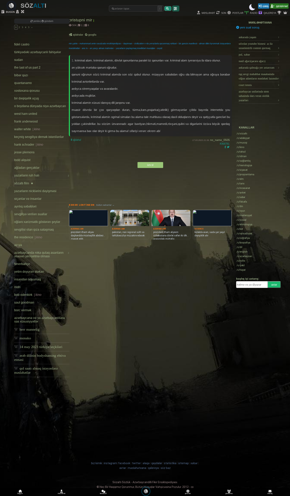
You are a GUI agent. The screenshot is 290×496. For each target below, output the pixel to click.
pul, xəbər (259, 54)
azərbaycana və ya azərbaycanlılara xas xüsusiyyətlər (39, 319)
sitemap (183, 463)
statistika (170, 463)
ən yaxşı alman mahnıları (102, 48)
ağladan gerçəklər (26, 167)
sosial (241, 220)
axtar (274, 284)
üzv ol (150, 165)
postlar (237, 13)
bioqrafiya (243, 242)
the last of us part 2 (27, 67)
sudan (18, 59)
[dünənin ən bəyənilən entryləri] (280, 12)
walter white (27, 129)
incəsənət (243, 188)
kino (240, 147)
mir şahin (73, 43)
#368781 (224, 143)
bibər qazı (21, 75)
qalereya (269, 13)
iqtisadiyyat (244, 233)
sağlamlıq (244, 160)
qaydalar (156, 463)
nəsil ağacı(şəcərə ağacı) (259, 61)
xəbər (241, 197)
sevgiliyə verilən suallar (30, 214)
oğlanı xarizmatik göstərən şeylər (37, 221)
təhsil (241, 151)
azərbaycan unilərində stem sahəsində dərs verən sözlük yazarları (259, 96)
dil (239, 247)
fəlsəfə (242, 201)
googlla (91, 34)
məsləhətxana (260, 22)
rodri (17, 287)
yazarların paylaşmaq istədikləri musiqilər (135, 48)
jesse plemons (24, 152)
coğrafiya (243, 238)
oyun (241, 210)
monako (25, 338)
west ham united (25, 113)
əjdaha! (76, 139)
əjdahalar (78, 34)
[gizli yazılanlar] (18, 11)
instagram (110, 463)
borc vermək (22, 310)
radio (253, 13)
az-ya (18, 245)
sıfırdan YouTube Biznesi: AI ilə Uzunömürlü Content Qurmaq (259, 46)
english (242, 251)
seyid (159, 48)
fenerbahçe (22, 264)
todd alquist (22, 160)
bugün (10, 12)
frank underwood (26, 121)
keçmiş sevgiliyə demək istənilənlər (39, 137)
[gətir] (167, 8)
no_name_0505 (220, 139)
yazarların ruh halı (41, 175)
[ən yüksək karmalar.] (286, 12)
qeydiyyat (281, 6)
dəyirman (127, 43)
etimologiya (244, 224)
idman (242, 156)
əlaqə (146, 463)
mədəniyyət (244, 215)
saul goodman (24, 302)
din (240, 206)
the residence (28, 237)
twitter (136, 463)
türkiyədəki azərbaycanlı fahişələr (37, 52)
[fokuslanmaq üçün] (23, 11)
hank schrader (28, 144)
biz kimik (97, 463)
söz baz (166, 468)
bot (240, 229)
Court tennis (259, 85)
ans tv (85, 48)
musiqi (242, 142)
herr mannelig (29, 329)
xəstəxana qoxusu (27, 90)
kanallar (246, 127)
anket (241, 192)
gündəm (48, 21)
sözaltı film (23, 183)
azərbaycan (244, 256)
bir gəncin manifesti (188, 43)
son (223, 13)
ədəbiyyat (243, 138)
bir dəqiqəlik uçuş (26, 98)
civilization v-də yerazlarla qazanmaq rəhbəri (155, 43)
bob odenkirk (27, 294)
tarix (240, 183)
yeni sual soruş (249, 27)
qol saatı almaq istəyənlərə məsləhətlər (36, 370)
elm (240, 179)
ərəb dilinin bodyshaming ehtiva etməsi (40, 358)
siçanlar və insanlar (27, 198)
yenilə (36, 21)
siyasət (242, 170)
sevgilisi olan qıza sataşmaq (34, 229)
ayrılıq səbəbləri (41, 206)
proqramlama (245, 174)
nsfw (241, 260)
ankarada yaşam (259, 37)
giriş (265, 6)
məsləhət (208, 13)
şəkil (241, 265)
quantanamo (23, 83)
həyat (241, 270)
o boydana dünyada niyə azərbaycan (40, 106)
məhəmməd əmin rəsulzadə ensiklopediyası (100, 43)
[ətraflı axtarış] (175, 8)
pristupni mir (81, 20)
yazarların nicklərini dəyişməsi (35, 191)
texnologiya (244, 165)
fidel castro (21, 44)
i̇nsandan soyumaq (27, 279)
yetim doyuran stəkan (29, 271)
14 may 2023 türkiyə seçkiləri (40, 347)
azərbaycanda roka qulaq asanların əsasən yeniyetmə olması (41, 254)
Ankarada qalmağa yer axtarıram (259, 67)
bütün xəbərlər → (105, 205)
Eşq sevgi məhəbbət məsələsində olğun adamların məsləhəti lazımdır (259, 76)
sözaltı (242, 133)
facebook (124, 463)
